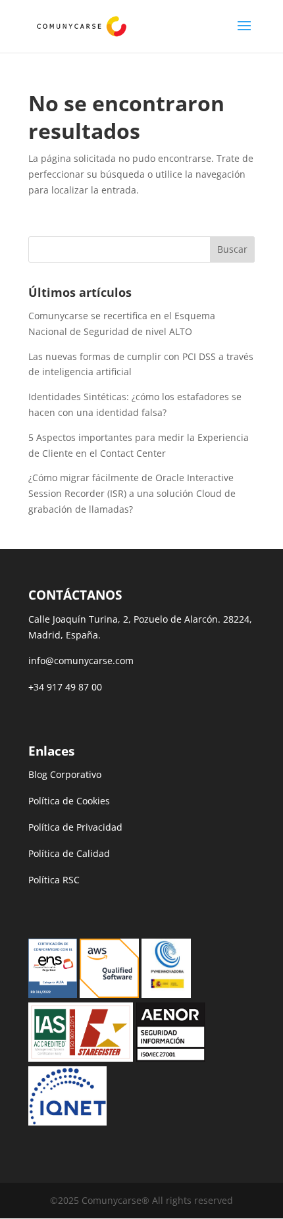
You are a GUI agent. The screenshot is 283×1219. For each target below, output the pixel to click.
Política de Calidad (69, 853)
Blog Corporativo (64, 774)
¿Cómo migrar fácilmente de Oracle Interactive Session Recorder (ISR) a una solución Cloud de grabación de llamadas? (132, 493)
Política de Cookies (69, 800)
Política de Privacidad (75, 827)
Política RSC (54, 879)
